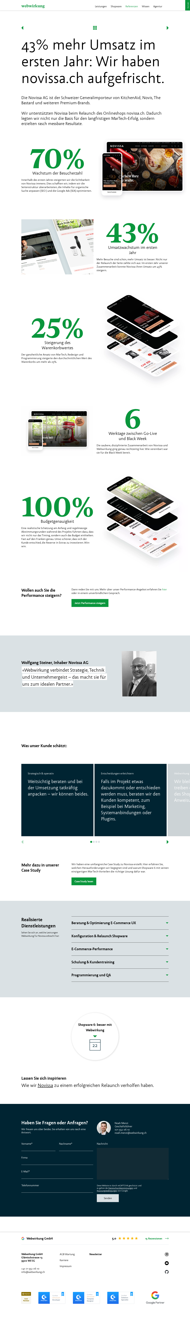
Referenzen (132, 6)
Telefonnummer (30, 1185)
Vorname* (26, 1143)
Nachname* (65, 1143)
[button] (91, 842)
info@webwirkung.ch (33, 1272)
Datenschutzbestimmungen (120, 1188)
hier (164, 589)
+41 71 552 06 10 (30, 1268)
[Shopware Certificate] (26, 1298)
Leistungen (101, 6)
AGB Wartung (67, 1254)
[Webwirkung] (33, 6)
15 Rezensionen (153, 1238)
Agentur (157, 6)
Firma (24, 1157)
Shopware (116, 6)
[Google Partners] (155, 1298)
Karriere (64, 1260)
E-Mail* (25, 1171)
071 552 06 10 (122, 1129)
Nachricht (102, 1143)
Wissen (145, 6)
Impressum (66, 1266)
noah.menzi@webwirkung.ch (131, 1132)
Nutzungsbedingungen (107, 1190)
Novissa (45, 1085)
